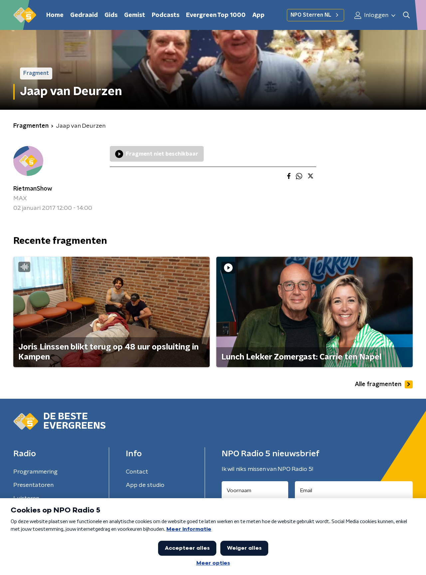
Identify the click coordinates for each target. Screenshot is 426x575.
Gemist (134, 15)
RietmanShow (32, 189)
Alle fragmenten (378, 384)
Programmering (35, 472)
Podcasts (165, 15)
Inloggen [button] (375, 15)
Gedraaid (84, 15)
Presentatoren (33, 485)
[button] (406, 15)
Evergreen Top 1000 (216, 15)
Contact (137, 472)
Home (55, 15)
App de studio (145, 485)
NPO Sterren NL (311, 15)
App (258, 15)
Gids (111, 15)
